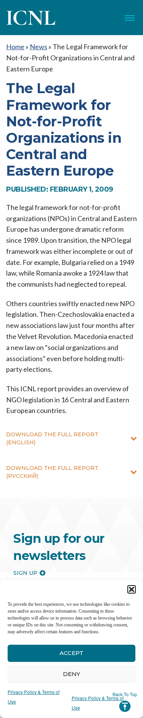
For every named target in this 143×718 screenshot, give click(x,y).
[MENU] (129, 18)
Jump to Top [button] (125, 702)
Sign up (25, 573)
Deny (71, 674)
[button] (131, 589)
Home (15, 46)
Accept (71, 653)
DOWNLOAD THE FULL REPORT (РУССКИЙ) (52, 472)
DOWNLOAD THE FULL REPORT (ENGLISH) (52, 438)
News (38, 46)
